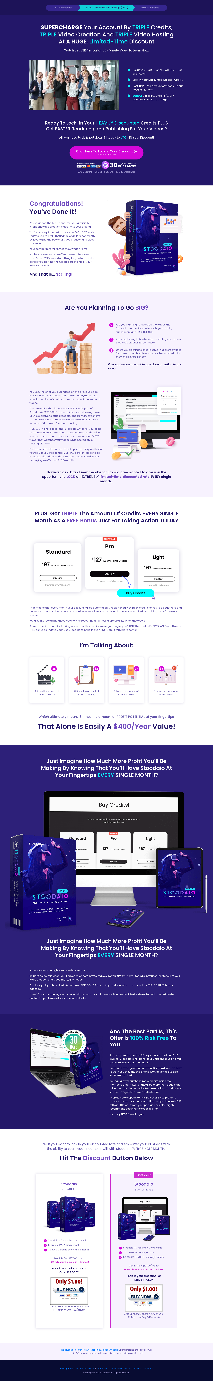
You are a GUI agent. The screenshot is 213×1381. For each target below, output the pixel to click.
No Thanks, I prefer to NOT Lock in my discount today (90, 1349)
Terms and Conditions (121, 1368)
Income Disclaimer (85, 1368)
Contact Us (102, 1368)
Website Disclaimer (143, 1368)
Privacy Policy (67, 1368)
